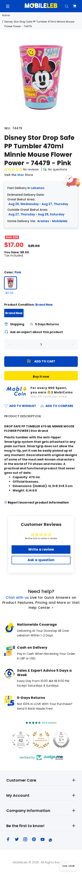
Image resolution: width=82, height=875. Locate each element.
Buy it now (41, 376)
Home (6, 15)
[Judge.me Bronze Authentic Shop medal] (41, 739)
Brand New (13, 313)
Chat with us (17, 597)
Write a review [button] (41, 549)
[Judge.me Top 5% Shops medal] (61, 739)
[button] (13, 169)
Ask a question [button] (41, 560)
